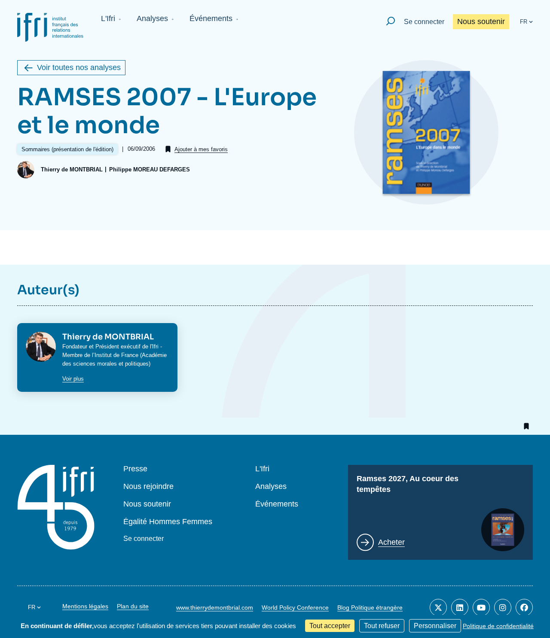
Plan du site (133, 606)
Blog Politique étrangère (370, 607)
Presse (135, 469)
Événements (210, 18)
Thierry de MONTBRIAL (72, 169)
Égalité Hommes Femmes (167, 522)
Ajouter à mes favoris (201, 149)
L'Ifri (108, 18)
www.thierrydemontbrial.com (214, 607)
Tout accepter (329, 625)
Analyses (152, 18)
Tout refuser (382, 625)
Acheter (391, 542)
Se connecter (424, 21)
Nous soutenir (481, 21)
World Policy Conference (295, 607)
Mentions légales (85, 606)
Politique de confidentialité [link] (498, 626)
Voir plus (73, 378)
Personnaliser (435, 625)
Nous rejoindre (148, 486)
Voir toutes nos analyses (79, 67)
